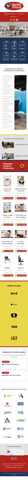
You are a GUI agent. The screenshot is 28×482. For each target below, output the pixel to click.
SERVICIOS (21, 14)
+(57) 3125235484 (16, 465)
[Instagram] (14, 20)
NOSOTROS (13, 14)
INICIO (6, 14)
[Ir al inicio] (14, 6)
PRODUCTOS (14, 17)
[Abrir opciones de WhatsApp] (11, 20)
